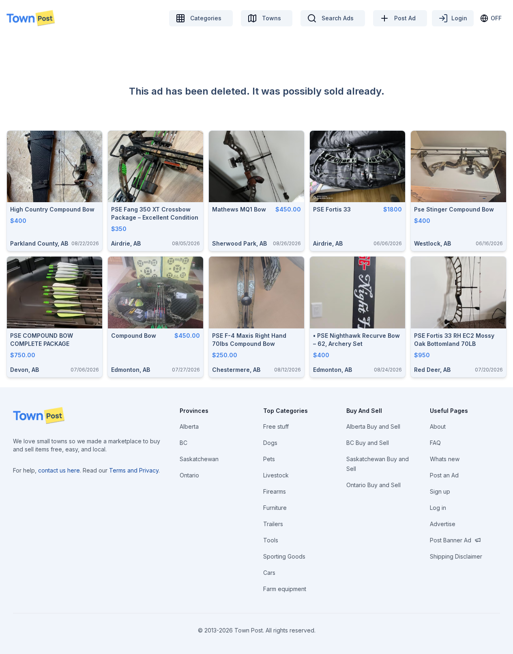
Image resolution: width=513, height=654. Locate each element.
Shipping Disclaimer (456, 556)
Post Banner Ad (450, 540)
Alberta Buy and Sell (373, 426)
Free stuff (276, 426)
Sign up (440, 491)
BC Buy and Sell (367, 442)
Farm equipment (284, 588)
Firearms (274, 491)
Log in (438, 507)
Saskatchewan (199, 458)
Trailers (273, 523)
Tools (270, 540)
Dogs (270, 442)
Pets (269, 458)
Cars (269, 572)
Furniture (275, 507)
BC (183, 442)
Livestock (276, 475)
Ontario (189, 475)
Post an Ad (444, 475)
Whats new (444, 458)
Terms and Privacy (134, 470)
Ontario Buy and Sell (373, 484)
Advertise (442, 523)
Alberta (189, 426)
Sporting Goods (284, 556)
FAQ (435, 442)
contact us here (59, 470)
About (438, 426)
